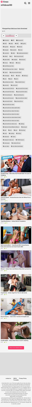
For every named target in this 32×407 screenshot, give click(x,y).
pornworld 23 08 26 (9, 88)
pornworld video (8, 101)
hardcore (23, 59)
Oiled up (25, 75)
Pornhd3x (16, 380)
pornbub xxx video (8, 82)
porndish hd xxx (21, 82)
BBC (17, 43)
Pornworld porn (8, 95)
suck (5, 133)
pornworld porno (19, 95)
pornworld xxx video (9, 104)
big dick (6, 46)
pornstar (6, 85)
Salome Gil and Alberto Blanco (11, 127)
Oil (13, 75)
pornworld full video (9, 91)
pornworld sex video (22, 98)
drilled (5, 56)
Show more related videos (16, 347)
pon (5, 78)
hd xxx (6, 62)
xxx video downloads (17, 146)
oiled (18, 75)
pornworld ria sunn (9, 98)
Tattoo (19, 133)
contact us (8, 378)
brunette (14, 50)
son (11, 130)
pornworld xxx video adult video (12, 107)
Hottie (22, 69)
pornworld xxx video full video (11, 111)
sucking (12, 133)
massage (6, 75)
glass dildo (7, 59)
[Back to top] (29, 403)
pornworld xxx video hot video (11, 114)
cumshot (6, 53)
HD (13, 40)
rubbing (22, 123)
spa (16, 130)
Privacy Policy (22, 378)
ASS (5, 43)
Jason (5, 72)
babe (11, 43)
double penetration (23, 53)
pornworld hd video (22, 91)
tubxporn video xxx (9, 139)
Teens (13, 136)
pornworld (14, 85)
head (12, 62)
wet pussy (6, 143)
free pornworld (19, 56)
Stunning (22, 130)
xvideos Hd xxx (16, 143)
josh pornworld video (16, 72)
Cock (21, 50)
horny (18, 62)
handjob (15, 59)
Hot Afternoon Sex (9, 66)
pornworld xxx (19, 101)
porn (16, 78)
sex (5, 130)
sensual (25, 127)
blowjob (6, 50)
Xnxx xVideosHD (6, 3)
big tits (13, 46)
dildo (13, 53)
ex (11, 56)
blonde (20, 46)
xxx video (6, 146)
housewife (20, 40)
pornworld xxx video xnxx (10, 123)
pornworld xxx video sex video (11, 120)
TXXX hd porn (20, 139)
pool (11, 78)
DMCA (15, 378)
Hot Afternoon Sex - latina (10, 69)
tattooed (6, 136)
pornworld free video (22, 88)
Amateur (6, 40)
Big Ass (24, 43)
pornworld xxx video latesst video (12, 117)
